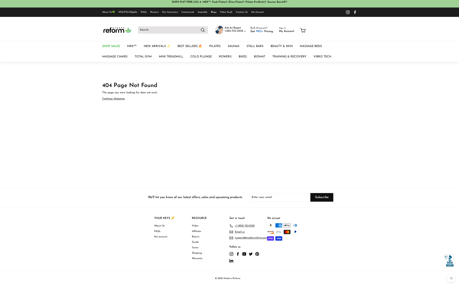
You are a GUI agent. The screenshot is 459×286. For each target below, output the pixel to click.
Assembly (202, 12)
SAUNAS (233, 46)
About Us (159, 225)
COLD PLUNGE (201, 56)
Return (195, 236)
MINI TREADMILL (171, 56)
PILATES (215, 46)
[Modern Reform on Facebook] (355, 12)
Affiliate (196, 231)
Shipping (197, 253)
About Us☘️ (108, 12)
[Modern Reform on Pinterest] (257, 254)
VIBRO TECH (322, 56)
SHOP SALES (111, 46)
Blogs (213, 12)
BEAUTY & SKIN (282, 46)
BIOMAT (259, 56)
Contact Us (242, 12)
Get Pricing (261, 31)
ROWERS (225, 56)
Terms (195, 247)
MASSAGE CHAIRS (114, 56)
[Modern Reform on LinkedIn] (231, 260)
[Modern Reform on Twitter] (251, 254)
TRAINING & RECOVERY (289, 56)
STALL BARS (255, 46)
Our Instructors (170, 12)
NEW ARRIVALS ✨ (157, 46)
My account (160, 236)
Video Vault (226, 12)
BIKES (243, 56)
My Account (257, 12)
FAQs (144, 12)
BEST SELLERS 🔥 (190, 46)
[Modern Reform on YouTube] (244, 254)
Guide (195, 242)
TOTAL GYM (143, 56)
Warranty (197, 258)
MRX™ (132, 46)
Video (195, 225)
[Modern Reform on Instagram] (348, 12)
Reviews (154, 12)
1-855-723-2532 (234, 31)
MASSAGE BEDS (311, 46)
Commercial (187, 12)
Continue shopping (113, 98)
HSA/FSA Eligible (128, 12)
